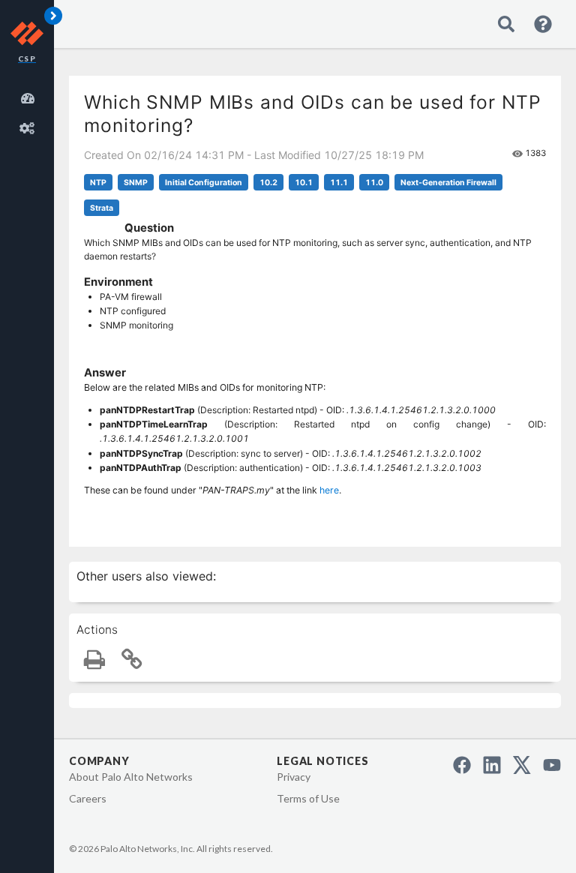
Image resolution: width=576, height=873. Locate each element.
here (329, 490)
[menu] (30, 111)
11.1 (339, 183)
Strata (101, 208)
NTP (98, 183)
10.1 (304, 183)
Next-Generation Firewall (448, 183)
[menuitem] (30, 96)
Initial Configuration (203, 183)
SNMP (136, 183)
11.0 (374, 183)
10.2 (269, 183)
